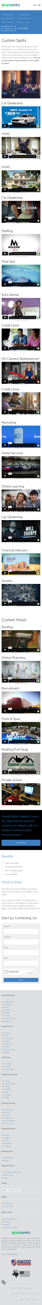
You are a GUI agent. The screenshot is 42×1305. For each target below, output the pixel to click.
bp (18, 1293)
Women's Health (9, 1019)
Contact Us (8, 28)
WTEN (27, 1299)
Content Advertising (10, 1219)
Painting (7, 1041)
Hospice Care (9, 1118)
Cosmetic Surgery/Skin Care (13, 1172)
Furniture (7, 1138)
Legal (6, 1092)
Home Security (9, 1038)
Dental (6, 1007)
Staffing (7, 1098)
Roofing (7, 1052)
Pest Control (8, 1044)
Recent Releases (24, 18)
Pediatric (7, 1013)
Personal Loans (9, 1124)
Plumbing (7, 1047)
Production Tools (22, 22)
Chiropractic (8, 1005)
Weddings (8, 1146)
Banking (7, 1081)
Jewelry (7, 1141)
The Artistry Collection (11, 1227)
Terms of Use (8, 1204)
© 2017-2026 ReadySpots (21, 1288)
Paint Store (8, 1143)
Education (7, 1115)
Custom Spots (7, 22)
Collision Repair (9, 1069)
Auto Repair (8, 1064)
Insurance (7, 1087)
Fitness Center (9, 1175)
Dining (6, 1161)
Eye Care (7, 1010)
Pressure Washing (10, 1049)
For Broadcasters (8, 14)
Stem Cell (7, 1016)
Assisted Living (9, 1110)
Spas (6, 1178)
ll (23, 1293)
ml (35, 1293)
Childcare (7, 1113)
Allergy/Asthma (9, 1002)
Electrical (7, 1033)
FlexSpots (7, 1222)
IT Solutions (8, 1089)
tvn (26, 1293)
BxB (21, 1299)
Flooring (7, 1135)
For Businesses (24, 14)
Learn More (21, 843)
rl (20, 1293)
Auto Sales (8, 1067)
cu (14, 1293)
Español (7, 1225)
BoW (33, 1299)
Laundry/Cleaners (10, 1121)
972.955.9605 (22, 28)
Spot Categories (8, 18)
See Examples (21, 84)
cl (11, 1293)
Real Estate (8, 1095)
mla (39, 1293)
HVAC (6, 1036)
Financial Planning (10, 1084)
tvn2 (31, 1293)
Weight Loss (8, 1021)
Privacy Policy (9, 1206)
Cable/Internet (9, 1158)
